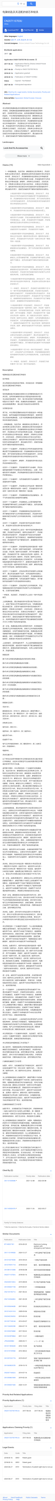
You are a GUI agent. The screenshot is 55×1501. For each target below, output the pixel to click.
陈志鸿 (23, 40)
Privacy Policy (8, 1499)
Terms (43, 1497)
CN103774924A (10, 1321)
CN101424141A (10, 1311)
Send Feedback (17, 1497)
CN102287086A (10, 1336)
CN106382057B (9, 1365)
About (5, 1497)
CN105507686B (9, 1331)
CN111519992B (9, 1253)
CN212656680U (10, 1299)
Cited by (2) (12, 92)
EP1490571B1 (9, 1244)
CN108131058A (10, 1270)
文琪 (18, 40)
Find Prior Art (29, 30)
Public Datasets (31, 1497)
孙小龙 (29, 40)
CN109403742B (9, 1385)
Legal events (22, 92)
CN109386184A (10, 1378)
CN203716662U (10, 1373)
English (20, 36)
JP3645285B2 (9, 1341)
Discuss (38, 98)
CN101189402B (9, 1346)
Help (18, 1499)
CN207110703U (10, 1275)
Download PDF (13, 30)
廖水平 (13, 40)
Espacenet (19, 98)
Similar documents (34, 92)
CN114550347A (10, 1208)
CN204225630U (10, 1316)
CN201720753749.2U (12, 1411)
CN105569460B (9, 1306)
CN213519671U (10, 1292)
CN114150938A (10, 1181)
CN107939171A (10, 1265)
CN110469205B (9, 1326)
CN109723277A (10, 1358)
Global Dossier (29, 98)
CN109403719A (10, 1287)
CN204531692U (10, 1282)
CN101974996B (9, 1351)
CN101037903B (9, 1260)
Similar (41, 30)
